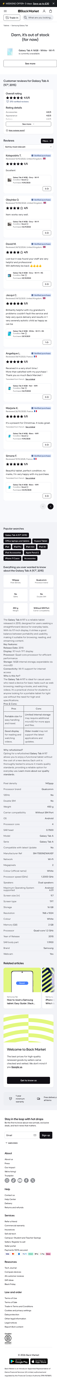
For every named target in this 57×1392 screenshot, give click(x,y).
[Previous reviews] (43, 506)
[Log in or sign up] (44, 11)
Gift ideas (9, 1280)
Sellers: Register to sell (15, 1242)
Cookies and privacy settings (18, 1310)
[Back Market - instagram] (7, 1180)
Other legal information (15, 1318)
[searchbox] (40, 17)
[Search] (25, 17)
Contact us (10, 1195)
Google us (16, 1066)
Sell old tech (10, 1233)
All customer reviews (14, 1276)
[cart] (50, 11)
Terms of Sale (11, 1302)
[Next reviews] (50, 506)
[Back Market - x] (32, 1180)
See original (30, 379)
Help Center (10, 1199)
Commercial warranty (15, 1225)
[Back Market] (28, 11)
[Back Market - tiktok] (13, 1180)
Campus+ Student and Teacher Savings (23, 1237)
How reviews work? (17, 130)
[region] (28, 988)
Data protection (12, 1314)
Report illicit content (14, 1326)
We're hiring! (10, 1171)
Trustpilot (9, 1175)
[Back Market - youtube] (20, 1180)
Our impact (10, 1167)
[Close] (53, 3)
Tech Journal (11, 1268)
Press (7, 1163)
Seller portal (10, 1246)
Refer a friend (11, 1221)
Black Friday (10, 1284)
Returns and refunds (14, 1207)
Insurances (10, 1229)
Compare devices (13, 1272)
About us (9, 1159)
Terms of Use (11, 1298)
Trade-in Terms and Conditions (19, 1306)
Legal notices (11, 1322)
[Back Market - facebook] (26, 1180)
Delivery (8, 1203)
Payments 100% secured (16, 1250)
